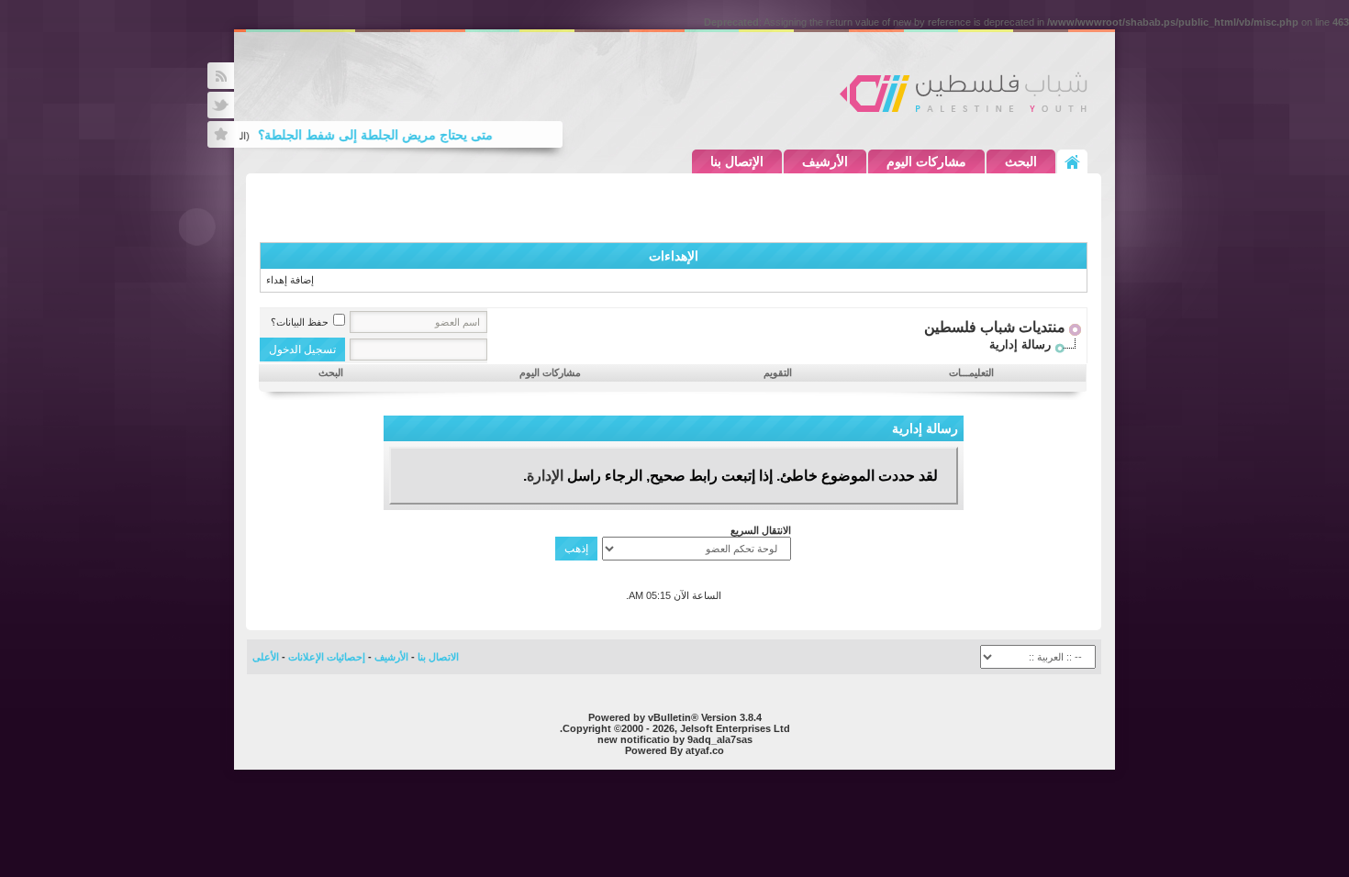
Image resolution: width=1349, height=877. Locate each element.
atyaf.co (705, 750)
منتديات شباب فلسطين (994, 327)
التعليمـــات (971, 372)
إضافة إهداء (290, 279)
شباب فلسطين (963, 92)
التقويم (778, 372)
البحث (1021, 161)
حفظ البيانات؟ (300, 321)
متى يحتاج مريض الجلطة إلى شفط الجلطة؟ (383, 135)
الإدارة (545, 475)
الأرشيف (825, 161)
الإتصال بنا (737, 161)
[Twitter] (220, 105)
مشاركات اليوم (926, 161)
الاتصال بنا (438, 656)
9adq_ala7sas (720, 739)
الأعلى (265, 656)
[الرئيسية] (1072, 161)
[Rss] (220, 75)
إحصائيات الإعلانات (326, 656)
